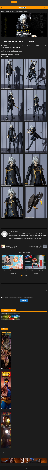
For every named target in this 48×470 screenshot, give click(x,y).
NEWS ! (13, 39)
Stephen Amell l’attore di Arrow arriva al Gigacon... (12, 271)
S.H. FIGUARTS (18, 39)
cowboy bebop (12, 222)
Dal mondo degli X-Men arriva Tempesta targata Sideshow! (33, 1)
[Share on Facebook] (28, 227)
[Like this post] (26, 227)
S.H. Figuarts (19, 222)
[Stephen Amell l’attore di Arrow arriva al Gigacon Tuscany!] (12, 262)
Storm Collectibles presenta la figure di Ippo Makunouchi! (35, 271)
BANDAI (7, 11)
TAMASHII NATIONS (26, 39)
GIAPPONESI (8, 39)
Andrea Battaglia (13, 231)
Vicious (33, 222)
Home (2, 11)
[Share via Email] (29, 227)
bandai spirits (4, 222)
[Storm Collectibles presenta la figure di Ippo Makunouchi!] (35, 262)
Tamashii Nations (27, 222)
